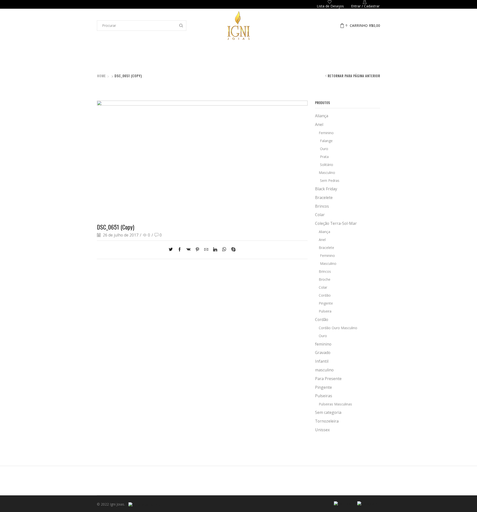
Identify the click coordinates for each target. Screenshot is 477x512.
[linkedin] (215, 249)
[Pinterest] (197, 249)
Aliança (321, 115)
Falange (326, 140)
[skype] (232, 249)
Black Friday (326, 189)
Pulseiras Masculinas (335, 404)
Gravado (322, 352)
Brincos (187, 59)
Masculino (327, 172)
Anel (319, 124)
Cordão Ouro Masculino (338, 327)
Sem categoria (328, 412)
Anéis (161, 59)
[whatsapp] (224, 249)
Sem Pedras (329, 180)
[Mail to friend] (206, 249)
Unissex (322, 430)
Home (101, 75)
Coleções (104, 59)
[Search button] (181, 26)
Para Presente (328, 378)
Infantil (374, 59)
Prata (324, 156)
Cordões (245, 59)
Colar (320, 214)
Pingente (326, 303)
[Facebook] (179, 249)
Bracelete (324, 197)
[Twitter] (172, 249)
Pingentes (344, 59)
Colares (215, 59)
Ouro (324, 148)
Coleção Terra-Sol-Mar (336, 223)
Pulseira (325, 311)
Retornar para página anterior (354, 75)
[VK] (188, 249)
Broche (324, 279)
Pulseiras (275, 59)
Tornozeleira (327, 421)
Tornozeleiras (309, 59)
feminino (323, 344)
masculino (324, 370)
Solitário (326, 164)
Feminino (326, 132)
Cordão (325, 295)
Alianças (135, 59)
